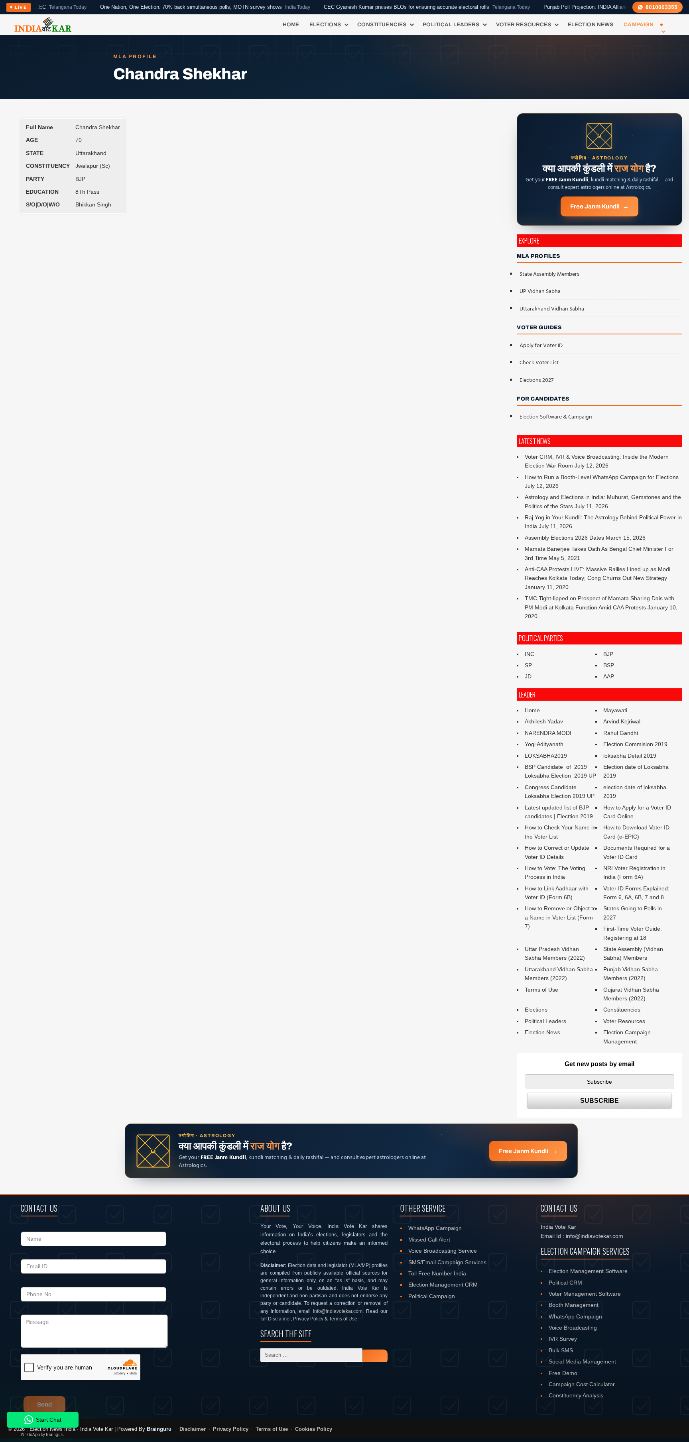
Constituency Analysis (576, 1395)
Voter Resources (523, 25)
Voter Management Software (585, 1294)
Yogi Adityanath (544, 744)
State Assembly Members (549, 274)
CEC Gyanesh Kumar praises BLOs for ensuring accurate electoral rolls (388, 7)
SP (528, 665)
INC (529, 654)
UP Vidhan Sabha (540, 291)
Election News (591, 25)
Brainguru (159, 1429)
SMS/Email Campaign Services (447, 1262)
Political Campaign (431, 1296)
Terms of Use (541, 989)
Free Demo (563, 1373)
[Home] (43, 25)
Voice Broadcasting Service (442, 1251)
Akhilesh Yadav (544, 721)
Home (291, 25)
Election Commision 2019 (635, 744)
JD (528, 676)
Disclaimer (279, 1319)
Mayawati (615, 710)
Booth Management (573, 1305)
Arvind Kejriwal (621, 721)
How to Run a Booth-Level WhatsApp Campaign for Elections (602, 477)
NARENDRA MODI (548, 733)
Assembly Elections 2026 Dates (564, 537)
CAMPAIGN (639, 25)
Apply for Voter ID (541, 345)
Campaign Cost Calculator (582, 1384)
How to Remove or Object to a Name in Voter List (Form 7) (560, 917)
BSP (608, 665)
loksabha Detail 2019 (629, 755)
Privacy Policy (308, 1319)
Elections (325, 25)
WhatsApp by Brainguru (43, 1434)
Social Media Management (582, 1361)
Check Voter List (539, 362)
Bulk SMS (561, 1350)
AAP (608, 676)
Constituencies (381, 25)
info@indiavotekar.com (337, 1311)
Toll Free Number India (437, 1273)
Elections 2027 (536, 380)
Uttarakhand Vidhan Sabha (552, 309)
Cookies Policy (313, 1429)
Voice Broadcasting (573, 1327)
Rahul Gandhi (620, 733)
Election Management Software (588, 1271)
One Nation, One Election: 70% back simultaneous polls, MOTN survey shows (166, 7)
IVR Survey (563, 1339)
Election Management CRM (443, 1284)
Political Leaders (451, 25)
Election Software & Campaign (556, 417)
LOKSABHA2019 (546, 755)
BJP (608, 654)
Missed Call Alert (429, 1239)
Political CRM (565, 1282)
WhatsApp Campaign (435, 1228)
